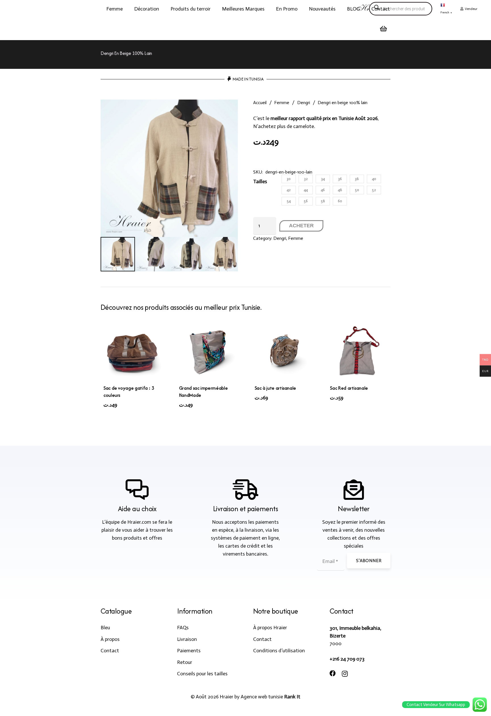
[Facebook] (333, 673)
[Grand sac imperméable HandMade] (208, 352)
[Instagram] (345, 673)
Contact (110, 650)
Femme (281, 102)
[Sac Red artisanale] (359, 352)
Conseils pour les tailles (202, 673)
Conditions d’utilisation (279, 650)
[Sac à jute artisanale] (283, 352)
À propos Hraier (270, 627)
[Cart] (383, 28)
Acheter (301, 225)
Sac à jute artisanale (275, 388)
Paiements (189, 650)
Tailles (260, 181)
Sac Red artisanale (349, 388)
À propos (110, 639)
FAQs (183, 627)
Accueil (260, 102)
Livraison (187, 639)
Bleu (105, 627)
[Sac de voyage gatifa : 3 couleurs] (132, 352)
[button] (127, 9)
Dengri (303, 102)
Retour (184, 662)
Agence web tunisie (262, 697)
